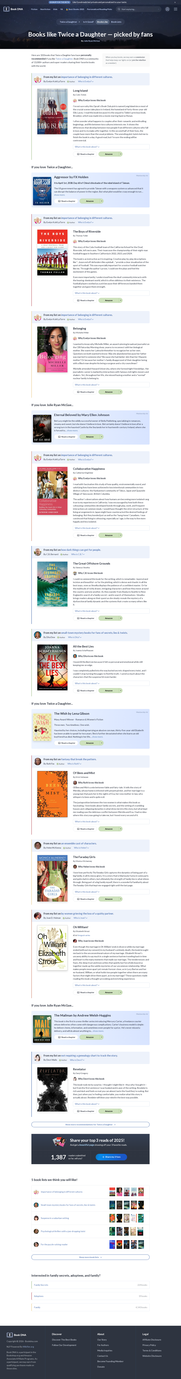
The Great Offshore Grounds (91, 563)
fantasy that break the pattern (78, 759)
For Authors (103, 1345)
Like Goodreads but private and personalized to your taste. (100, 2)
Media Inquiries (104, 1350)
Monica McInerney (84, 861)
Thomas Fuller (82, 235)
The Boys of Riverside (87, 231)
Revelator (79, 1069)
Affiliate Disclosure (151, 1339)
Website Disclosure (152, 1356)
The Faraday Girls (84, 857)
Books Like (102, 22)
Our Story (102, 1339)
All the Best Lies (83, 646)
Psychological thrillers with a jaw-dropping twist (63, 1231)
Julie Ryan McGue (92, 41)
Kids (55, 9)
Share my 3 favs (112, 1157)
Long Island (80, 90)
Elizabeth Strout (83, 931)
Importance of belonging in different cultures (61, 1191)
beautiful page (87, 1144)
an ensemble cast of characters (78, 843)
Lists (116, 22)
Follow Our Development (64, 1345)
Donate (101, 1366)
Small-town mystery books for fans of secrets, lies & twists (68, 1205)
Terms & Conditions (151, 1350)
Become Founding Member (110, 1361)
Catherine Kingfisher (84, 473)
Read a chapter (87, 154)
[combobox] (138, 9)
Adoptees (38, 1296)
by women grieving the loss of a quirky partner (87, 913)
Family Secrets (41, 1285)
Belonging (79, 328)
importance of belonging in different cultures (86, 76)
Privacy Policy (149, 1345)
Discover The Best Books (64, 1339)
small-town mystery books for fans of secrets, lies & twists (94, 632)
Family (37, 1307)
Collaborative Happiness (89, 468)
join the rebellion (139, 60)
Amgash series (84, 935)
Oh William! (80, 927)
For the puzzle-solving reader (54, 1244)
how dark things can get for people (80, 549)
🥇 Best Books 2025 (75, 9)
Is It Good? (88, 22)
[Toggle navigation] (175, 9)
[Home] (14, 9)
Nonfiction (45, 9)
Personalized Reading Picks (99, 9)
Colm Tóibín (81, 95)
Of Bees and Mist (84, 773)
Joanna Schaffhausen (84, 650)
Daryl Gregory (82, 1073)
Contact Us (102, 1356)
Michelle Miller (82, 332)
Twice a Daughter (68, 22)
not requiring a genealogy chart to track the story (89, 1055)
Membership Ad (142, 176)
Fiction (34, 9)
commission (140, 57)
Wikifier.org (28, 1346)
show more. (59, 194)
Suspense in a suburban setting (55, 1218)
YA (61, 9)
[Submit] (119, 9)
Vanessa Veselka (83, 567)
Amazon (109, 154)
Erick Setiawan (82, 777)
